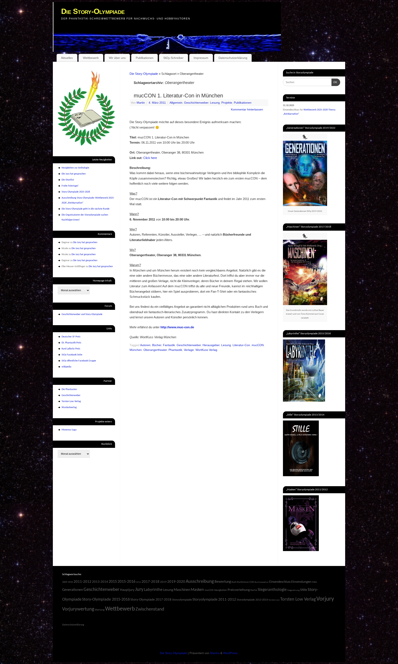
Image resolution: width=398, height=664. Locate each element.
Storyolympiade (182, 599)
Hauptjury (127, 590)
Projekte (226, 102)
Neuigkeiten (220, 590)
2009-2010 (67, 582)
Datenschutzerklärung (232, 57)
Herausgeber (211, 345)
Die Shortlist (68, 180)
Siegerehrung (293, 590)
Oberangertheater (155, 349)
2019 (163, 582)
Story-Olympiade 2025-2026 (76, 192)
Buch (234, 582)
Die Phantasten (69, 389)
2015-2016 (126, 582)
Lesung (215, 102)
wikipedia (66, 367)
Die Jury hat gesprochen (74, 174)
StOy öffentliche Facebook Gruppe (79, 361)
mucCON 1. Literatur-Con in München (178, 95)
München (136, 349)
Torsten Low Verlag (71, 401)
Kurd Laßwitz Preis (71, 349)
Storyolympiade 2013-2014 (252, 600)
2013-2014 (100, 582)
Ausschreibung (200, 581)
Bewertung (223, 582)
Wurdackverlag (69, 407)
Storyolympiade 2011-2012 (214, 600)
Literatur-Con (241, 345)
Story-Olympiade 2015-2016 (106, 599)
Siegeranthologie (272, 590)
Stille (303, 590)
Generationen (72, 590)
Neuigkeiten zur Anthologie (75, 168)
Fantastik (169, 345)
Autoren (145, 345)
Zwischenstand (150, 609)
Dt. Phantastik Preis (71, 343)
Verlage (189, 349)
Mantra (215, 653)
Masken (197, 590)
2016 (138, 582)
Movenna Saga (69, 430)
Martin (141, 102)
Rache (253, 590)
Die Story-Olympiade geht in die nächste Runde (85, 209)
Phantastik (175, 349)
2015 (113, 582)
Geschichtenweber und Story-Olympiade (82, 314)
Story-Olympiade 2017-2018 (150, 599)
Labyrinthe (153, 590)
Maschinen (182, 590)
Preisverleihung (239, 590)
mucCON (258, 345)
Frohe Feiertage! (70, 186)
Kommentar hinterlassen (247, 109)
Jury (139, 589)
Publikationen (144, 57)
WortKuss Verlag (206, 349)
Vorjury (325, 599)
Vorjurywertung (78, 609)
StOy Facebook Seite (72, 355)
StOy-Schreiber (173, 57)
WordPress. (230, 653)
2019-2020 (176, 582)
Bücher (156, 345)
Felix (314, 582)
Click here (150, 158)
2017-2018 (150, 582)
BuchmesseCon (262, 582)
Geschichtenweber (196, 102)
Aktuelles (67, 57)
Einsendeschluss (280, 582)
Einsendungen (301, 582)
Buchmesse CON (245, 582)
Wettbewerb (91, 57)
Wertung (99, 609)
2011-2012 (82, 582)
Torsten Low (274, 600)
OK (334, 82)
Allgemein (176, 102)
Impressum (201, 57)
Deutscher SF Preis (71, 337)
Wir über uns (117, 57)
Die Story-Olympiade (93, 11)
